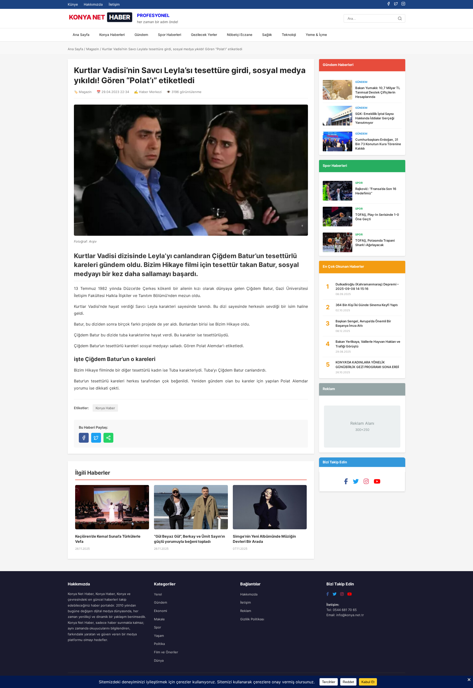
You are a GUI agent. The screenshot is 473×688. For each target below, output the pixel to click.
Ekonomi (160, 611)
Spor (157, 627)
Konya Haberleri (112, 34)
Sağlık (267, 34)
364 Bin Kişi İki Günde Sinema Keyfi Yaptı (367, 305)
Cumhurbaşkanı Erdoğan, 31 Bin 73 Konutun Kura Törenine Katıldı (378, 144)
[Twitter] (396, 4)
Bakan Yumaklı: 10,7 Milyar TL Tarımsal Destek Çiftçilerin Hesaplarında (377, 92)
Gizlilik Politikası (252, 619)
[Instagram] (403, 4)
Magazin (92, 49)
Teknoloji (289, 34)
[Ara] (400, 18)
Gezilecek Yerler (204, 34)
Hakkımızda (93, 4)
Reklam (245, 611)
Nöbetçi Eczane (239, 34)
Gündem (141, 34)
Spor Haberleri (169, 34)
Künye (73, 4)
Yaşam (159, 636)
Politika (159, 644)
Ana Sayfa (81, 34)
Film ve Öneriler (166, 652)
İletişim (114, 4)
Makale (159, 619)
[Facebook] (388, 4)
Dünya (159, 660)
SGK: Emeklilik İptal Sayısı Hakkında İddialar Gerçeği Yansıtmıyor (374, 118)
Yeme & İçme (316, 34)
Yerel (158, 594)
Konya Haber (105, 408)
